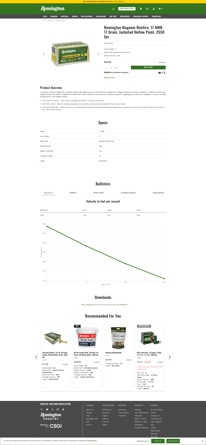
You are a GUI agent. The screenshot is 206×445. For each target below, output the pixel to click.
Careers (89, 413)
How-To (89, 425)
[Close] (202, 441)
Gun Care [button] (113, 16)
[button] (141, 9)
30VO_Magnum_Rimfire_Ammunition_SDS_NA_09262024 (104, 305)
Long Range (158, 193)
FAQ (152, 425)
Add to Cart (148, 67)
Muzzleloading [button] (86, 16)
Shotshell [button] (65, 16)
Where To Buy (140, 419)
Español (105, 419)
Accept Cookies (173, 441)
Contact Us (155, 416)
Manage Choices (142, 441)
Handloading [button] (101, 16)
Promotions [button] (156, 16)
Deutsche (106, 413)
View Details (119, 2)
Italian (104, 425)
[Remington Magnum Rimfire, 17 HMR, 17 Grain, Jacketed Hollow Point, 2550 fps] (71, 53)
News (88, 416)
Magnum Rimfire (60, 21)
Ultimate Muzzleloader (113, 353)
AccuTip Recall (156, 410)
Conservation (123, 413)
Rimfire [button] (75, 16)
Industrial (138, 416)
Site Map (154, 437)
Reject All (158, 441)
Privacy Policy (92, 440)
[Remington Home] (52, 8)
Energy (73, 193)
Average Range (128, 193)
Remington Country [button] (140, 16)
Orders (153, 413)
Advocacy (122, 410)
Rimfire (50, 21)
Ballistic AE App (141, 422)
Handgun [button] (54, 16)
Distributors (107, 410)
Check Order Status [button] (127, 8)
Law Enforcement (142, 413)
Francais (105, 422)
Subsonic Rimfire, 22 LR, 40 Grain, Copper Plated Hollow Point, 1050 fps (55, 355)
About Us (89, 410)
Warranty (154, 434)
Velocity (48, 193)
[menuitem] (46, 17)
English (105, 416)
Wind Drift (98, 193)
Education (122, 416)
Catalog (138, 410)
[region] (103, 441)
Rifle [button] (45, 16)
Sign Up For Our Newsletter (55, 404)
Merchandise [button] (125, 16)
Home (44, 21)
